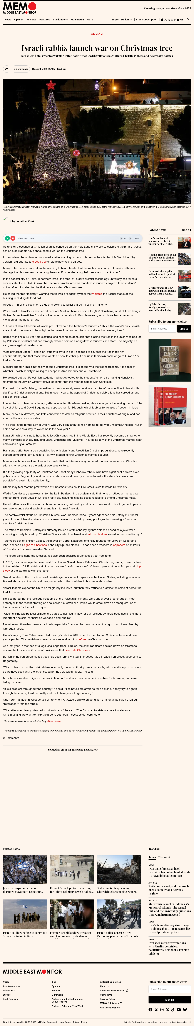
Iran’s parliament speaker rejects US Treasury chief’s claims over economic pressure (162, 241)
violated (97, 293)
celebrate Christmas (77, 650)
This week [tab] (164, 857)
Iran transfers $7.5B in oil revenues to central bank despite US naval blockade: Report (170, 872)
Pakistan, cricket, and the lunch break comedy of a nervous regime (169, 890)
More (90, 19)
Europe (7, 994)
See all (186, 230)
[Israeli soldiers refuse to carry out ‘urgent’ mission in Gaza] (25, 914)
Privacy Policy (107, 999)
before (82, 639)
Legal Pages (65, 1022)
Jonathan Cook (25, 221)
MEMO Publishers (109, 1003)
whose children (97, 534)
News (8, 19)
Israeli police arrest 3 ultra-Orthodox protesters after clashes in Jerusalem (119, 935)
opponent (119, 545)
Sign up (184, 328)
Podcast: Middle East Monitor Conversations (67, 1000)
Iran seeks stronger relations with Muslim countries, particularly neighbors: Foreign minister (169, 948)
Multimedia (77, 19)
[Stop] (12, 238)
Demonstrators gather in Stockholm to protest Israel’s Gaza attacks (162, 274)
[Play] (7, 238)
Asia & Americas (11, 986)
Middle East (9, 990)
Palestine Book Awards (112, 990)
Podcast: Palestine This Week (67, 1006)
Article (153, 883)
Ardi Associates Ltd (181, 1022)
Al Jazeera (53, 721)
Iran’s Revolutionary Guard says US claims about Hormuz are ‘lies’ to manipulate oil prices (170, 929)
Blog (54, 982)
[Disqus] (72, 793)
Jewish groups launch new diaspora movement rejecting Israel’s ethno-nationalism (22, 890)
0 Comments (21, 69)
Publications (60, 19)
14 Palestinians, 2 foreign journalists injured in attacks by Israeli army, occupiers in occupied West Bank (162, 307)
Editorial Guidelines (110, 982)
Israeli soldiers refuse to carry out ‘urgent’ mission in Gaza (25, 934)
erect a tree (39, 261)
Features (44, 19)
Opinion (18, 19)
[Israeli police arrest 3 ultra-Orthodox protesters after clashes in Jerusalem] (119, 914)
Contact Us (106, 994)
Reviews (31, 19)
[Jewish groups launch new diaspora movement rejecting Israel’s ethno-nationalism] (25, 869)
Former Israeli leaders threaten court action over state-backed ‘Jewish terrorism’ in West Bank (70, 935)
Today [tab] (152, 857)
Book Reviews (10, 999)
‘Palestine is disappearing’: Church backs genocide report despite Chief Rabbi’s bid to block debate (118, 890)
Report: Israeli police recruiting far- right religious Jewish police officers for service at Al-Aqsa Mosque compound (70, 890)
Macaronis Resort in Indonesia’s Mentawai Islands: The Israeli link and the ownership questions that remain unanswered (170, 909)
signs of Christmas (35, 545)
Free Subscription (146, 19)
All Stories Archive (110, 1007)
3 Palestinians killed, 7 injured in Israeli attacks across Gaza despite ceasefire (162, 290)
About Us (105, 986)
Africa (6, 982)
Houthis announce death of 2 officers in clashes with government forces (162, 257)
